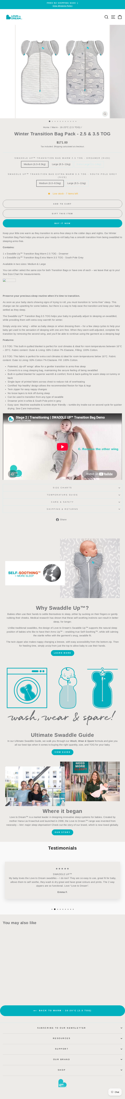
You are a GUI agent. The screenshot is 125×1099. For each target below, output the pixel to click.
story (70, 825)
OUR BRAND (61, 1059)
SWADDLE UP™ (62, 874)
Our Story (62, 832)
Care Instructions (30, 408)
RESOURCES (62, 1038)
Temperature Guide (62, 495)
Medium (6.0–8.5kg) (35, 164)
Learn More (62, 653)
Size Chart (14, 274)
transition (45, 233)
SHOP (62, 1070)
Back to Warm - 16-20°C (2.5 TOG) (65, 1010)
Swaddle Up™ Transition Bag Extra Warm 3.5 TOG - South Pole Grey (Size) (62, 175)
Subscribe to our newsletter (61, 1028)
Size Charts (62, 488)
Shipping (58, 146)
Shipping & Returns (62, 509)
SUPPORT (62, 1049)
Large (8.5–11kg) (61, 164)
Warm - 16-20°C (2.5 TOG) (66, 127)
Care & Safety (62, 502)
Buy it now (63, 223)
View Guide (62, 752)
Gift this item (62, 214)
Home (46, 127)
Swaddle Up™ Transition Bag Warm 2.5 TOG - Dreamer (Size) (62, 158)
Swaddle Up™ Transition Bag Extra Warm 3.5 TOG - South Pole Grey (45, 257)
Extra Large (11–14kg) (89, 164)
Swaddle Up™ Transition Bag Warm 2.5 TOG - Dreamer (37, 253)
